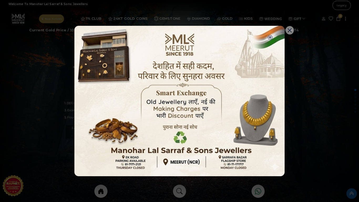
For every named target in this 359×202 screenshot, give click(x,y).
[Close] (290, 30)
